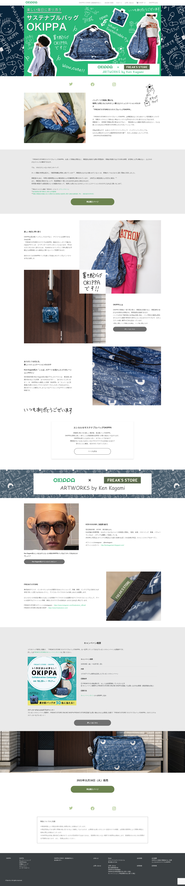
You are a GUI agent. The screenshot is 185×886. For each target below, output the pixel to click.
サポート (119, 3)
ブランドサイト (63, 189)
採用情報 (154, 866)
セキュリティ (23, 866)
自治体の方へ (58, 860)
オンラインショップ (25, 860)
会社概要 (154, 858)
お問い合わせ (129, 3)
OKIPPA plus (153, 3)
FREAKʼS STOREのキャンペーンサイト (47, 652)
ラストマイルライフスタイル (116, 860)
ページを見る (92, 451)
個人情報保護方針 (113, 867)
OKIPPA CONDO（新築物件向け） (64, 858)
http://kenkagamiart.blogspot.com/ (112, 545)
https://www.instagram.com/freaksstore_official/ (70, 605)
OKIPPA (21, 858)
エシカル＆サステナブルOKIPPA (161, 862)
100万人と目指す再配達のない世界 (162, 860)
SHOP (141, 3)
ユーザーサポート (24, 868)
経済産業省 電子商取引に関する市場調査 (44, 191)
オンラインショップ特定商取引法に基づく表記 (121, 873)
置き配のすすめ (112, 862)
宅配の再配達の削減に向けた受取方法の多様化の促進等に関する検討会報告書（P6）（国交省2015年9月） (64, 194)
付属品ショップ (23, 864)
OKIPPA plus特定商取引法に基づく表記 (119, 871)
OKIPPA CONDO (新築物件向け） (90, 3)
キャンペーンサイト (87, 695)
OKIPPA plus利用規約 (114, 869)
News (109, 858)
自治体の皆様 (109, 3)
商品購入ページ (92, 202)
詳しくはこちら (130, 329)
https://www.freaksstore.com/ (58, 608)
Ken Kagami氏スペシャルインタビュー (44, 561)
